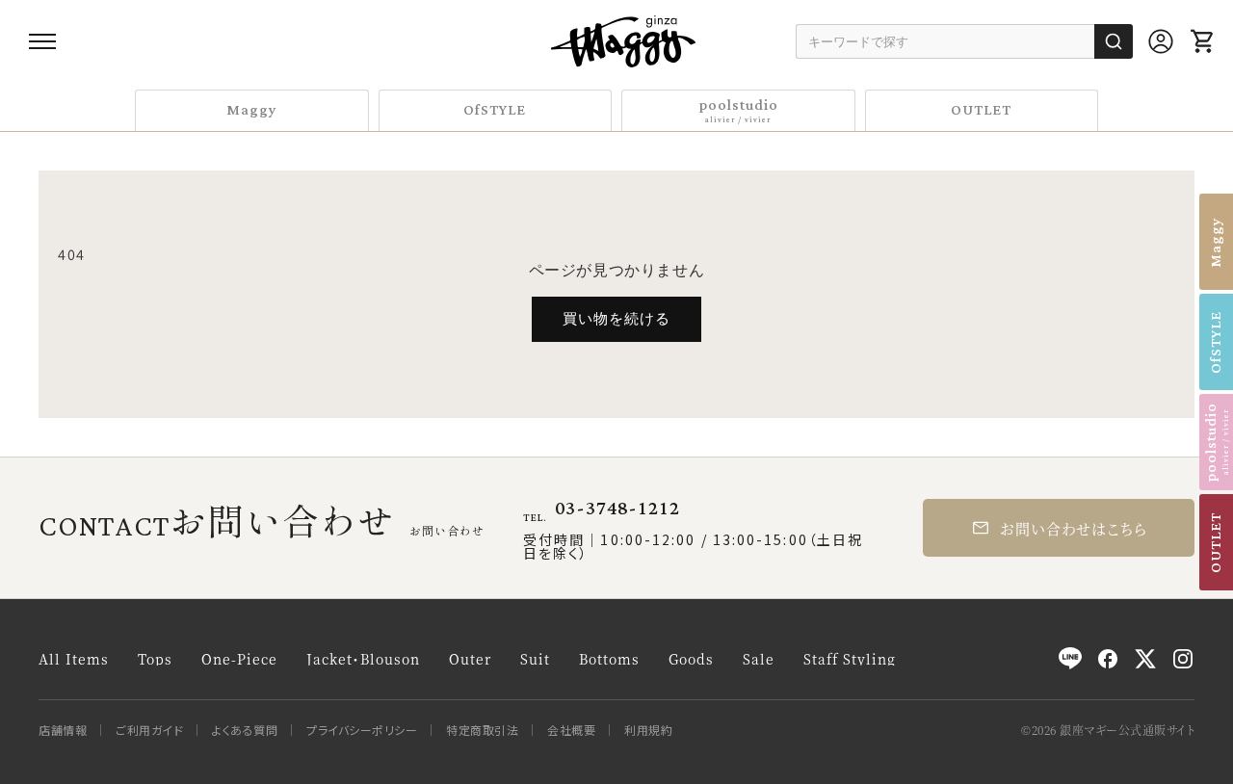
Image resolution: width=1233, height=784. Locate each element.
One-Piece (239, 659)
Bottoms (609, 659)
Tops (155, 659)
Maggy (251, 110)
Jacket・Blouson (363, 659)
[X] (1145, 658)
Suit (535, 659)
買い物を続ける (616, 318)
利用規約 (648, 730)
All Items (74, 659)
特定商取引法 (482, 730)
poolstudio (738, 109)
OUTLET (981, 110)
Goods (691, 659)
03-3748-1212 (617, 508)
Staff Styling (849, 659)
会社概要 (571, 730)
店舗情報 (63, 730)
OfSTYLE (494, 110)
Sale (758, 659)
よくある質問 (244, 730)
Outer (470, 659)
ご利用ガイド (149, 730)
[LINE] (1070, 658)
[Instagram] (1182, 658)
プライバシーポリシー (361, 730)
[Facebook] (1107, 658)
